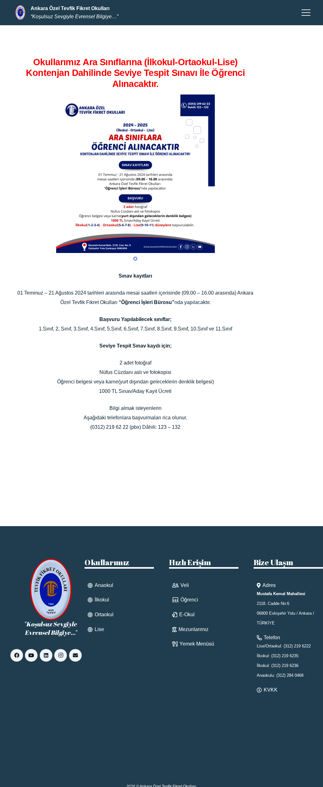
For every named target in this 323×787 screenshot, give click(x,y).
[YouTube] (31, 655)
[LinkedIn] (46, 655)
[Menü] (305, 12)
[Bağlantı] (20, 12)
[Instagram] (60, 655)
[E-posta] (75, 655)
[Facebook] (16, 655)
